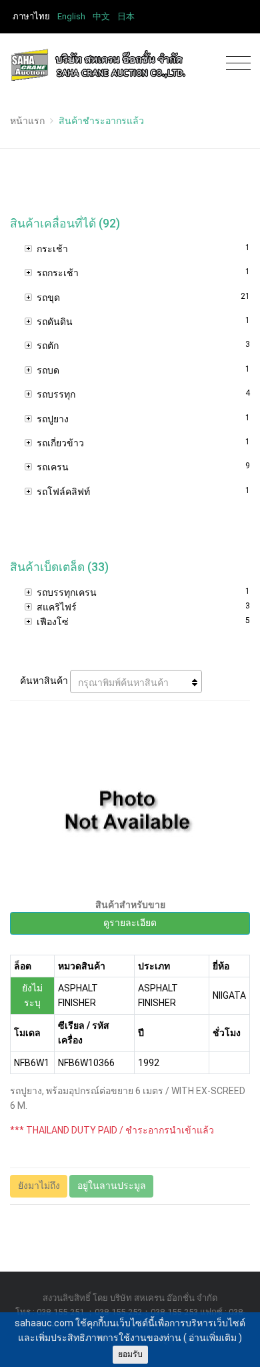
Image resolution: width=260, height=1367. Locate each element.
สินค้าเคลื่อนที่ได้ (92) (65, 223)
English (71, 16)
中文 (101, 16)
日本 (126, 16)
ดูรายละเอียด (130, 922)
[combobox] (136, 681)
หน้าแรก (27, 120)
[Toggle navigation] (235, 63)
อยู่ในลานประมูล (111, 1185)
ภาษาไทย (31, 16)
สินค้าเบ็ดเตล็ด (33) (59, 567)
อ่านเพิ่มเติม (213, 1337)
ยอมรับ (130, 1354)
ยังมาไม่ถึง (39, 1185)
